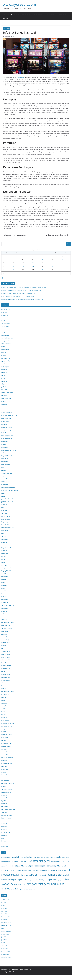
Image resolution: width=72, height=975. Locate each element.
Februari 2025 (5, 951)
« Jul (2, 278)
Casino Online (37, 14)
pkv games (42, 875)
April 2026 (4, 911)
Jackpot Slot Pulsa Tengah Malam (15, 235)
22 (52, 266)
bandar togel (60, 857)
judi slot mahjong (49, 866)
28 (42, 270)
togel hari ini (23, 889)
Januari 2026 (5, 919)
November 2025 (6, 925)
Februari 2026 (5, 917)
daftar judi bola (12, 861)
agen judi (15, 857)
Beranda (6, 14)
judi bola (59, 861)
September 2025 (6, 931)
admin (14, 36)
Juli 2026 (3, 902)
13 (33, 263)
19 (23, 266)
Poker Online (49, 14)
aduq (2, 857)
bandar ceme (53, 857)
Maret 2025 (4, 948)
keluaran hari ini (49, 870)
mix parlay (27, 875)
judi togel (39, 870)
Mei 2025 (4, 942)
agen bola (7, 857)
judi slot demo (36, 866)
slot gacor (33, 884)
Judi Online (15, 14)
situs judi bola (20, 879)
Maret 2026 (4, 914)
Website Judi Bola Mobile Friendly (57, 235)
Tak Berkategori (6, 324)
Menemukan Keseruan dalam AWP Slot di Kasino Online (17, 296)
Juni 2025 (4, 940)
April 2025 (4, 945)
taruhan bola (14, 889)
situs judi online (32, 879)
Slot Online (26, 14)
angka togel (45, 857)
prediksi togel (10, 879)
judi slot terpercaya (17, 870)
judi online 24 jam (13, 866)
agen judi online (25, 857)
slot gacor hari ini (49, 884)
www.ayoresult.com (19, 4)
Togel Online (61, 14)
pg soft (35, 874)
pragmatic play (53, 874)
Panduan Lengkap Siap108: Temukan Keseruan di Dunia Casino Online (22, 299)
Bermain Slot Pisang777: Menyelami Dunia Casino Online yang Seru (21, 290)
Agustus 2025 (5, 934)
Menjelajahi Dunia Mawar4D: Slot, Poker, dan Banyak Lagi (18, 293)
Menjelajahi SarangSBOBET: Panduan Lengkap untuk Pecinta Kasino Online (23, 287)
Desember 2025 (6, 922)
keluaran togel (60, 870)
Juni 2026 (4, 905)
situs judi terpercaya (47, 879)
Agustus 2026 (5, 899)
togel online (33, 889)
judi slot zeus (30, 870)
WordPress (13, 972)
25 (13, 270)
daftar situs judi (24, 861)
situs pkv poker (59, 879)
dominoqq (53, 861)
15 (52, 263)
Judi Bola (6, 18)
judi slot (25, 865)
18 (13, 266)
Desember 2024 (6, 957)
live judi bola (18, 875)
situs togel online (20, 884)
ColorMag (4, 972)
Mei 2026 (4, 908)
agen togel (36, 857)
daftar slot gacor (40, 861)
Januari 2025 (5, 954)
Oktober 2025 (5, 928)
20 (33, 266)
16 (62, 263)
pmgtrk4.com (20, 77)
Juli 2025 (3, 937)
